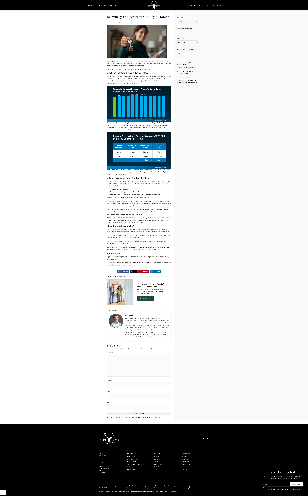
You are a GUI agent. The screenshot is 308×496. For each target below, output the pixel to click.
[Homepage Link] (154, 5)
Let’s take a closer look (152, 263)
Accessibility (142, 491)
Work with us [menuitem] (101, 5)
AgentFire (174, 491)
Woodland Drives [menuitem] (186, 464)
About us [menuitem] (156, 456)
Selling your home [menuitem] (132, 459)
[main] (154, 217)
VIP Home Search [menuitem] (131, 461)
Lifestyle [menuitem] (192, 5)
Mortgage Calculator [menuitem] (132, 469)
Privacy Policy (299, 489)
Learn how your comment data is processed (146, 417)
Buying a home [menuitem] (131, 456)
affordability (161, 172)
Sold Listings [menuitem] (130, 467)
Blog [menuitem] (155, 469)
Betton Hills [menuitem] (185, 459)
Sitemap (136, 491)
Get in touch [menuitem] (157, 467)
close (304, 468)
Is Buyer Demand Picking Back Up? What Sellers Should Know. (150, 285)
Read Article (145, 298)
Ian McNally (112, 22)
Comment (110, 352)
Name (109, 380)
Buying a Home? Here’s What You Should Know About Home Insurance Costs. (187, 82)
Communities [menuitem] (112, 5)
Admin (132, 491)
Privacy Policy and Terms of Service (120, 491)
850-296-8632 (205, 5)
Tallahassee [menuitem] (185, 456)
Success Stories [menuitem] (158, 464)
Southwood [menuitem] (185, 467)
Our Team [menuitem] (157, 459)
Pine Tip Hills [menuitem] (185, 461)
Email (109, 391)
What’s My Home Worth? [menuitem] (134, 464)
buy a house (141, 63)
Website (109, 402)
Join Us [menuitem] (156, 461)
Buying (118, 22)
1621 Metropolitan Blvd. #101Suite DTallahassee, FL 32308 (107, 470)
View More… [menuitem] (185, 469)
